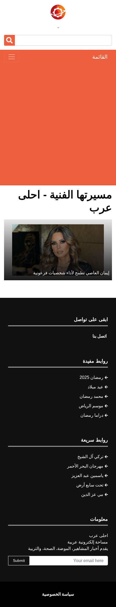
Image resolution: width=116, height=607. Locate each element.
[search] (9, 40)
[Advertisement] (58, 124)
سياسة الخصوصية (58, 594)
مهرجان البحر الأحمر (85, 466)
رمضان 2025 (91, 377)
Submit (19, 560)
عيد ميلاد (95, 387)
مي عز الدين (92, 494)
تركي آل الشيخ (90, 456)
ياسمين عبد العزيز (87, 475)
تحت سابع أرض (89, 485)
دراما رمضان (91, 415)
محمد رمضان (91, 396)
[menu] (11, 56)
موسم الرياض (91, 405)
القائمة (100, 57)
